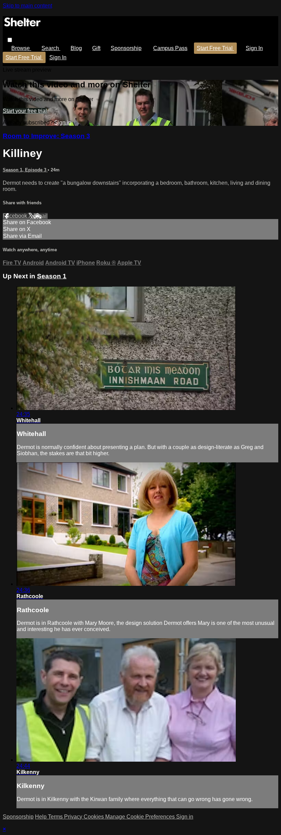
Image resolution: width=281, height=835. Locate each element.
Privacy (74, 817)
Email (41, 216)
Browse (21, 48)
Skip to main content (27, 6)
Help (41, 817)
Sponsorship (126, 48)
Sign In (57, 57)
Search (50, 48)
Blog (76, 48)
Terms (56, 817)
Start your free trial (25, 111)
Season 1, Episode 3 (25, 169)
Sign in (254, 48)
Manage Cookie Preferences (140, 817)
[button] (10, 40)
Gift (96, 48)
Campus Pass (170, 48)
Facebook (15, 216)
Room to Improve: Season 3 (46, 136)
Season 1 (51, 276)
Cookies (94, 817)
